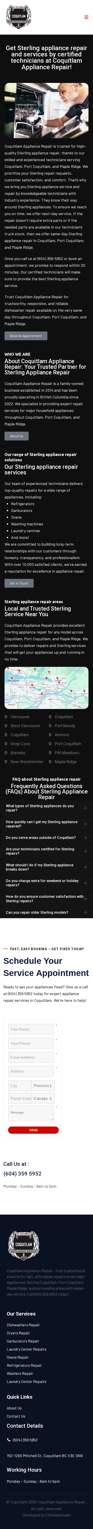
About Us (14, 1408)
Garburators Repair (23, 1341)
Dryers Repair (18, 1333)
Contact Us (16, 1416)
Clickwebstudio (58, 1515)
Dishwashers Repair (23, 1324)
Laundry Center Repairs (26, 1349)
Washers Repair (20, 1373)
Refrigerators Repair (24, 1365)
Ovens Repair (18, 1357)
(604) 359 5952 (22, 1174)
